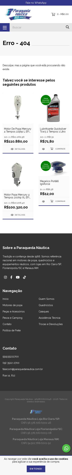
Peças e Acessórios (14, 311)
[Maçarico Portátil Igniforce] (44, 201)
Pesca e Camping (12, 317)
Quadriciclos (46, 305)
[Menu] (5, 27)
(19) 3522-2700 (11, 362)
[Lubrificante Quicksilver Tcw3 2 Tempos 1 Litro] (44, 149)
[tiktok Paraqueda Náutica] (24, 277)
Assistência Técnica (49, 317)
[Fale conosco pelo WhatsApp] (66, 448)
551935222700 (11, 356)
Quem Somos (46, 299)
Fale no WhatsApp (36, 2)
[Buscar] (67, 27)
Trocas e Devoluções (51, 324)
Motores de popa (12, 305)
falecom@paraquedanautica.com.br (23, 369)
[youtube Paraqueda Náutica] (18, 277)
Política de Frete (12, 330)
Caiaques (44, 311)
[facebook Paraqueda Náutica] (11, 277)
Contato (7, 324)
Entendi (36, 469)
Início (6, 299)
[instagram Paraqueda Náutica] (5, 277)
